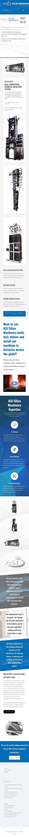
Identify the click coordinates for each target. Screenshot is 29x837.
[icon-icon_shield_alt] (14, 449)
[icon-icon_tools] (14, 476)
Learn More (9, 711)
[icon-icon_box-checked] (14, 425)
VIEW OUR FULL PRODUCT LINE (14, 313)
